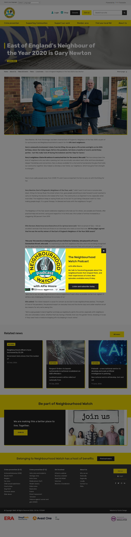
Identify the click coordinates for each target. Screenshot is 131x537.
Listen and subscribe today (83, 286)
